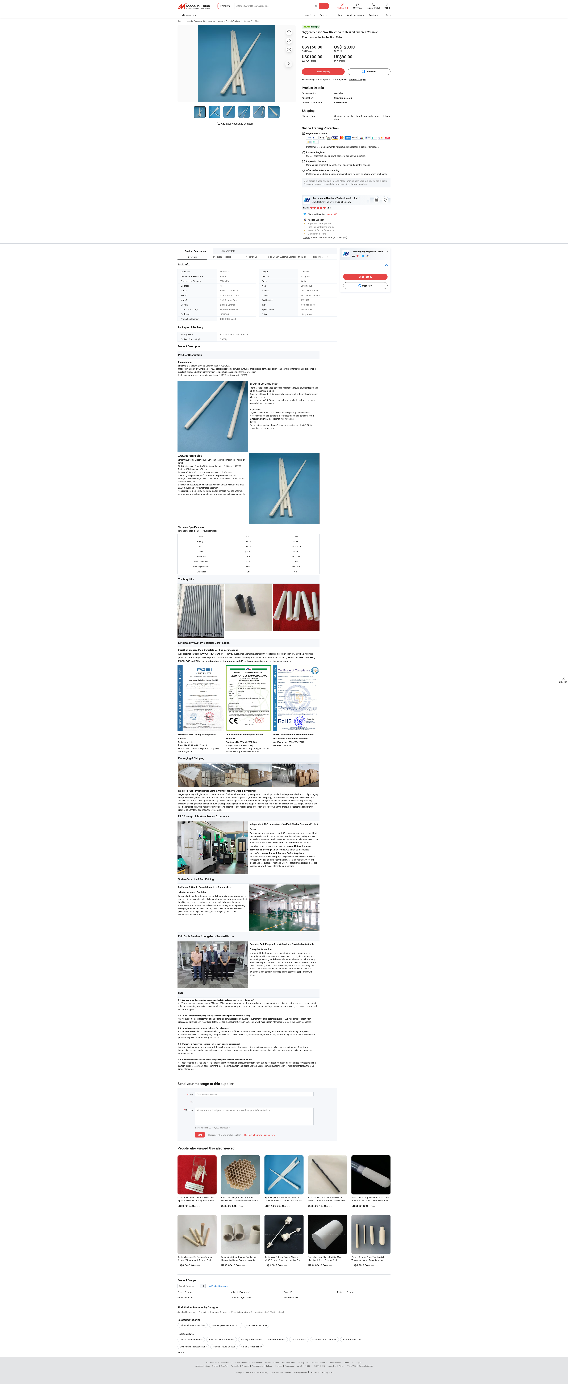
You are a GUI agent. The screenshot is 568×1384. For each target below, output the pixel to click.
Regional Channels (319, 1362)
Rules (388, 15)
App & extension (354, 15)
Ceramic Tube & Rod (251, 21)
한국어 (308, 1366)
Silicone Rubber (291, 1297)
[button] (327, 257)
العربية (299, 1366)
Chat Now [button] (371, 71)
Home (180, 21)
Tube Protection (299, 1339)
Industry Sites (303, 1362)
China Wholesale (272, 1362)
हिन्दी (323, 1366)
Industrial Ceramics (239, 1292)
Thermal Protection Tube (224, 1346)
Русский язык (257, 1366)
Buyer (322, 15)
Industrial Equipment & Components (200, 21)
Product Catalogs (219, 1286)
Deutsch (278, 1366)
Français (245, 1366)
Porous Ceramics (185, 1292)
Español (224, 1366)
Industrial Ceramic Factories (221, 1339)
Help (338, 15)
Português (235, 1366)
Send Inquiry (323, 71)
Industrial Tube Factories (191, 1339)
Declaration (314, 1372)
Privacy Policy (328, 1372)
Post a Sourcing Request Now (259, 1135)
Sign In (306, 237)
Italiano (269, 1366)
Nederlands (289, 1366)
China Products (226, 1362)
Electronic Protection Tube (324, 1339)
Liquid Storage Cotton (241, 1297)
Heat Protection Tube (352, 1339)
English (215, 1366)
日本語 (316, 1366)
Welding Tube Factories (251, 1339)
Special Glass (290, 1292)
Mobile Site (348, 1362)
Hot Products (211, 1362)
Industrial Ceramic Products (229, 21)
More (180, 1352)
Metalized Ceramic (345, 1292)
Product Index (335, 1362)
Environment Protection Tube (193, 1346)
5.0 (354, 255)
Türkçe (341, 1366)
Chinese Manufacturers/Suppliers (248, 1362)
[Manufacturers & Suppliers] (194, 6)
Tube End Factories (276, 1339)
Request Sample (357, 79)
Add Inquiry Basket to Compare (237, 123)
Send (200, 1134)
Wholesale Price (288, 1362)
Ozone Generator (185, 1297)
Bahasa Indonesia (366, 1366)
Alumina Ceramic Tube (256, 1325)
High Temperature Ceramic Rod (226, 1325)
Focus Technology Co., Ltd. (265, 1372)
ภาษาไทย (332, 1366)
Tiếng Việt (351, 1366)
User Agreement (300, 1372)
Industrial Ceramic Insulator (192, 1325)
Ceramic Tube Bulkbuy (251, 1346)
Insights (359, 1362)
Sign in (387, 7)
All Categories (187, 15)
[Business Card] (386, 264)
